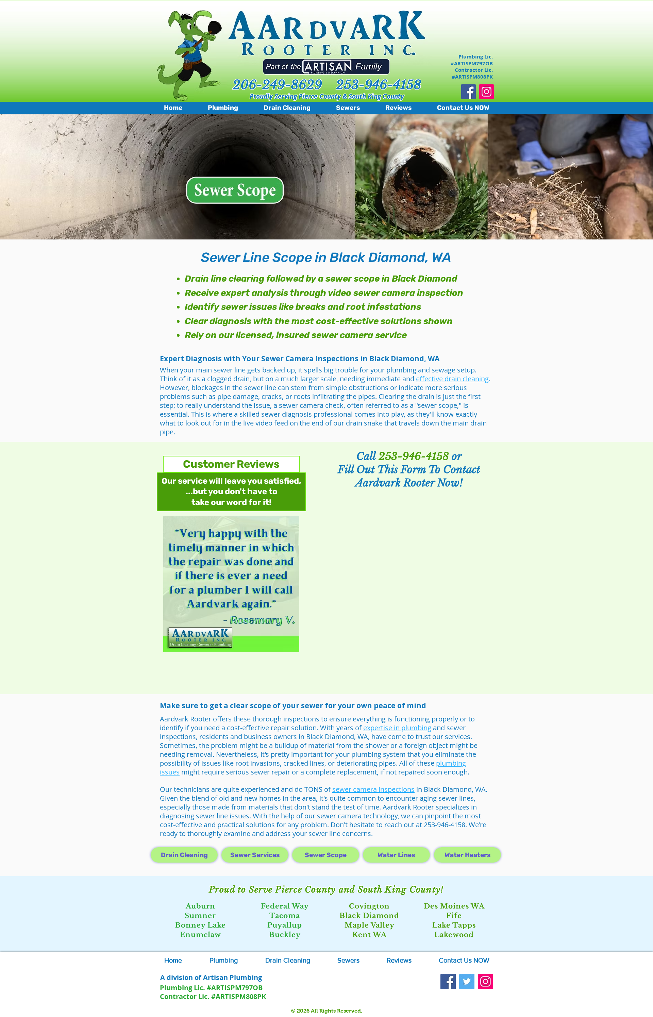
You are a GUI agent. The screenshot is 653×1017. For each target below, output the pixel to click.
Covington (369, 906)
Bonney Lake (200, 925)
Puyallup (284, 925)
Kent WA (369, 935)
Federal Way (285, 906)
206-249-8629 (277, 85)
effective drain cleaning (452, 378)
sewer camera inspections (373, 789)
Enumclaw (200, 935)
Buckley (285, 935)
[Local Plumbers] (485, 981)
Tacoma (284, 916)
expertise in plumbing (397, 727)
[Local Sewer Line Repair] (466, 981)
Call (367, 456)
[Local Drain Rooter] (448, 981)
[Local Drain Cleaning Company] (468, 91)
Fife (454, 916)
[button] (231, 584)
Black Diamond (369, 916)
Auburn (200, 906)
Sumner (200, 916)
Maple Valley (370, 925)
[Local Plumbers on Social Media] (486, 91)
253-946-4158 (378, 85)
